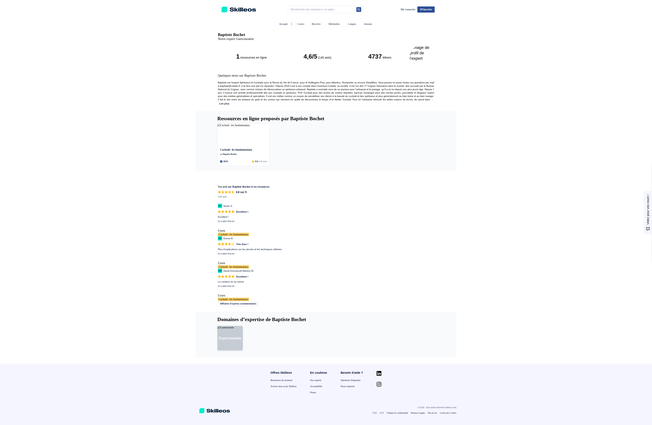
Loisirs (300, 24)
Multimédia (334, 24)
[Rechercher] (358, 9)
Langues (352, 24)
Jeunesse (368, 24)
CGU (375, 413)
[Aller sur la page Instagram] (379, 384)
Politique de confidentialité (397, 413)
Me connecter (408, 9)
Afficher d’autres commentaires (238, 303)
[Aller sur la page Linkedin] (379, 373)
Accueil (283, 24)
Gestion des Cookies (448, 413)
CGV (382, 413)
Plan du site (432, 413)
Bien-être (316, 24)
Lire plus (224, 103)
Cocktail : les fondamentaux (233, 234)
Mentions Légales (418, 413)
